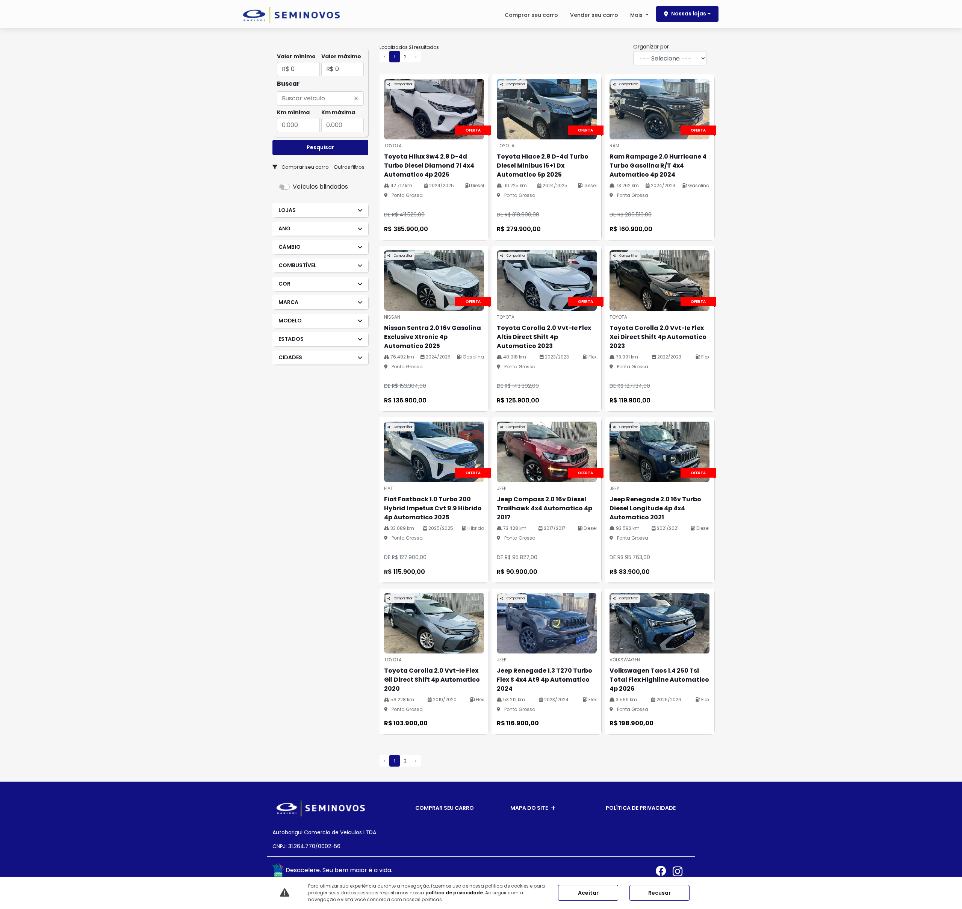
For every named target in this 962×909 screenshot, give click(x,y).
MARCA (288, 302)
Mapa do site (529, 808)
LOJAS (287, 210)
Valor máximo (341, 56)
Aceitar (588, 893)
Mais (637, 15)
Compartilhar (403, 84)
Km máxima (338, 112)
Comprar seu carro (531, 15)
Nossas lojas (688, 13)
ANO (284, 228)
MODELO (290, 320)
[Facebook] (664, 871)
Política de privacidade (641, 808)
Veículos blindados (320, 186)
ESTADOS (291, 339)
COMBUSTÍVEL (297, 265)
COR (284, 283)
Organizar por (651, 46)
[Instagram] (681, 871)
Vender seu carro (594, 15)
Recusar (659, 893)
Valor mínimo (296, 56)
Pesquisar (320, 147)
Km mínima (293, 112)
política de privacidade (454, 892)
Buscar (288, 83)
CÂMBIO (289, 247)
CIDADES (290, 357)
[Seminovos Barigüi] (291, 15)
